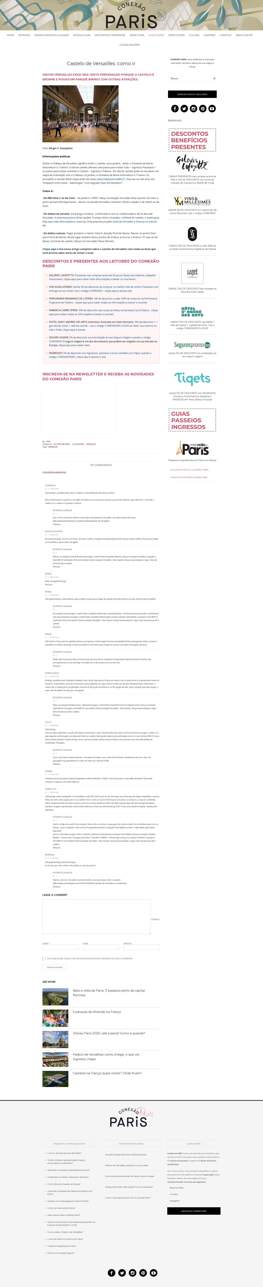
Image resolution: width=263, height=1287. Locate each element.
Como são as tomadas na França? (63, 1184)
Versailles (91, 444)
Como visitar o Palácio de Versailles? (65, 1232)
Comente (155, 919)
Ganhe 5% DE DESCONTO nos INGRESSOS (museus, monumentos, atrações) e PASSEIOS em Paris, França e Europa (192, 396)
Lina (48, 441)
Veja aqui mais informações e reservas (64, 221)
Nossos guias (81, 35)
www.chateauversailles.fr (111, 179)
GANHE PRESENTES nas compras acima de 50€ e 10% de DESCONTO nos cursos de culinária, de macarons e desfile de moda (192, 179)
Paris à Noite (244, 35)
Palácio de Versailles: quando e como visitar (126, 1165)
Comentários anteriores (54, 472)
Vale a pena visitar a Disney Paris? (63, 1215)
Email (85, 944)
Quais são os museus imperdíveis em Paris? (68, 1170)
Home (10, 35)
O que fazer (156, 35)
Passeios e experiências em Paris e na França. (192, 460)
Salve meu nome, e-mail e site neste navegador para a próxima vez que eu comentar (89, 958)
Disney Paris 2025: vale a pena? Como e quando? (109, 1033)
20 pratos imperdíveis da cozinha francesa (125, 1154)
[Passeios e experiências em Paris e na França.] (192, 448)
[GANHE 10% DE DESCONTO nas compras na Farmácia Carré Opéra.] (192, 274)
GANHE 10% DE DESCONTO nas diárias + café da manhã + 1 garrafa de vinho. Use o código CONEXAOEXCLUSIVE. (192, 325)
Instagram (175, 1201)
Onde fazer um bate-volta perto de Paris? (68, 1177)
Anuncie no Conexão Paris (194, 1211)
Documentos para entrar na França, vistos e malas (129, 1176)
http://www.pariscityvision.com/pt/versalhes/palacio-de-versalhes (81, 521)
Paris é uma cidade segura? (60, 1253)
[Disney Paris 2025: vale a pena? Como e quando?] (55, 1039)
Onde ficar (137, 35)
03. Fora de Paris (61, 444)
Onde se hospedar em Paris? (61, 1246)
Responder (54, 488)
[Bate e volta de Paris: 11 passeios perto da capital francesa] (55, 996)
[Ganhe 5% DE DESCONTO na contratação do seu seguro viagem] (192, 345)
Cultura (194, 35)
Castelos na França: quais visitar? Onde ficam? (107, 1073)
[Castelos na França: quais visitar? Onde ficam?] (55, 1078)
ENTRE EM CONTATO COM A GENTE (192, 94)
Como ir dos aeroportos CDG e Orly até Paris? (128, 1197)
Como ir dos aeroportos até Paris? (64, 1153)
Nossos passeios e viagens (52, 35)
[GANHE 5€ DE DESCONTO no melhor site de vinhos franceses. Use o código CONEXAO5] (192, 201)
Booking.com (175, 120)
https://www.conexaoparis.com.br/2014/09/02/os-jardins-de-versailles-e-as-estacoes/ (90, 883)
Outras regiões (129, 45)
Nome (46, 944)
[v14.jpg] (80, 113)
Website (128, 944)
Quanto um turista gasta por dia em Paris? (68, 1201)
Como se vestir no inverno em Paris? (65, 1239)
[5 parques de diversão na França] (55, 1018)
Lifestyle (225, 35)
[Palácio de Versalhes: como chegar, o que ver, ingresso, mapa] (55, 1059)
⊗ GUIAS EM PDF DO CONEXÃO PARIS (190, 469)
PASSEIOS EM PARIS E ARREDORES (190, 477)
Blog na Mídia (176, 1187)
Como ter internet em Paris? (61, 1208)
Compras (209, 35)
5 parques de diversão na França (97, 1012)
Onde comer (176, 35)
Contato (174, 1194)
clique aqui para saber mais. (74, 345)
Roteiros (24, 35)
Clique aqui (49, 249)
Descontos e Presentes (110, 35)
